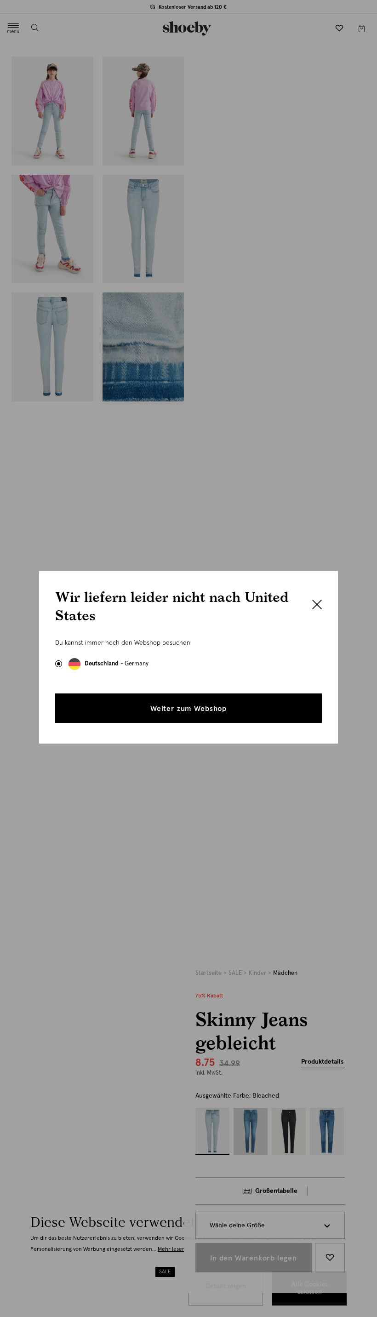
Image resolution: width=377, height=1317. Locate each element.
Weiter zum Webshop (188, 708)
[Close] (317, 606)
